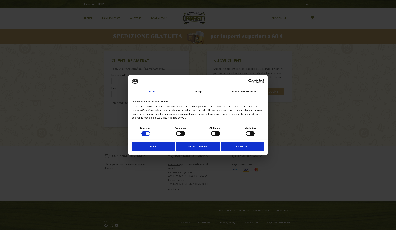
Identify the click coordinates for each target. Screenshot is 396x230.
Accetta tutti (242, 146)
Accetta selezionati (198, 146)
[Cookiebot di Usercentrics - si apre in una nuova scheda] (250, 81)
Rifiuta (153, 146)
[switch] (180, 133)
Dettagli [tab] (198, 91)
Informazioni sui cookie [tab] (244, 91)
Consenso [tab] (151, 91)
